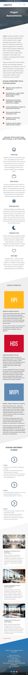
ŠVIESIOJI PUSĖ (14, 206)
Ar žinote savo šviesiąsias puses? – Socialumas (12, 551)
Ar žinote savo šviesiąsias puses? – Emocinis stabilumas (12, 586)
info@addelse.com (15, 667)
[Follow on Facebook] (11, 672)
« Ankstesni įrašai (6, 638)
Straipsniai (9, 553)
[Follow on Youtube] (17, 672)
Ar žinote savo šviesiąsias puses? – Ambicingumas (12, 620)
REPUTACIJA (14, 181)
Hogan (5, 553)
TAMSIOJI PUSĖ (14, 233)
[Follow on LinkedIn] (14, 672)
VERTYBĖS (14, 256)
